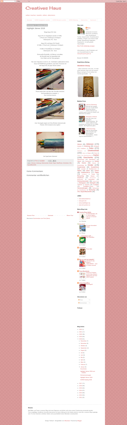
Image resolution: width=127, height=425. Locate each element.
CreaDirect (83, 148)
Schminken (66, 163)
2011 (80, 397)
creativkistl (82, 247)
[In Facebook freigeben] (54, 161)
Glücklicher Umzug (83, 65)
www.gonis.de (82, 200)
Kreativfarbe (81, 167)
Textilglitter (96, 184)
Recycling (80, 176)
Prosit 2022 (89, 249)
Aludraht (79, 146)
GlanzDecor (92, 159)
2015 (80, 388)
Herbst (97, 161)
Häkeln (79, 161)
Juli (82, 352)
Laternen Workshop (91, 104)
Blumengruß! (89, 284)
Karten (84, 163)
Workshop (92, 190)
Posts (81, 300)
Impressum (93, 20)
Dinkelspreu (79, 150)
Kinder (50, 163)
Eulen (95, 153)
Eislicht (83, 153)
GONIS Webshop (73, 20)
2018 (80, 339)
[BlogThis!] (50, 161)
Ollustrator (67, 420)
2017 (80, 383)
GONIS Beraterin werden (59, 20)
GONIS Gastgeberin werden (42, 20)
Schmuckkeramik (83, 181)
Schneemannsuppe (85, 375)
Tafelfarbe (79, 184)
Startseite (29, 20)
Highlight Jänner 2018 (86, 377)
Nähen (79, 170)
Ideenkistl (82, 224)
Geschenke (88, 157)
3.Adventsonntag (90, 128)
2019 (80, 336)
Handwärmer (88, 161)
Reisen (93, 176)
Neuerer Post (30, 215)
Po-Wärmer (84, 174)
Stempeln (93, 183)
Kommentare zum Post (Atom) (41, 218)
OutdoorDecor (85, 172)
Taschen (87, 184)
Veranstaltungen (82, 188)
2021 (80, 332)
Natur (88, 170)
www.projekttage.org (84, 203)
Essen (89, 153)
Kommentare (83, 303)
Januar (83, 367)
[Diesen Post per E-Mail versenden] (49, 161)
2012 (80, 395)
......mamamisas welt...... (86, 236)
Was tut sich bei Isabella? (86, 259)
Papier (54, 163)
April (82, 359)
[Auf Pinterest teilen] (55, 161)
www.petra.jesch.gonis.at (84, 53)
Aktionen (33, 163)
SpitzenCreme (96, 181)
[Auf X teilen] (52, 161)
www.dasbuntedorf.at (84, 198)
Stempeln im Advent (91, 116)
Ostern (97, 170)
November (84, 343)
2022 (80, 329)
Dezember (84, 341)
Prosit (93, 174)
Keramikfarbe (80, 165)
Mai (82, 357)
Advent (79, 144)
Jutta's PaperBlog (84, 283)
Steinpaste (82, 183)
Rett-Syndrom (93, 177)
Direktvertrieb (45, 163)
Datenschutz (84, 20)
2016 (80, 385)
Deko (91, 148)
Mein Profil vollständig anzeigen (86, 46)
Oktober (83, 345)
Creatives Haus (43, 8)
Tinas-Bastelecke (84, 271)
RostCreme (80, 179)
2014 (80, 390)
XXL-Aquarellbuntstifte (84, 191)
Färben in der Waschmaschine (84, 155)
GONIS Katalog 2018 (86, 379)
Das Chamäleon (90, 237)
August (83, 350)
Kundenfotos (95, 167)
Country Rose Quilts (85, 212)
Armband (96, 146)
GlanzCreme (80, 159)
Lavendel (83, 169)
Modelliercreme (93, 169)
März (82, 362)
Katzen (94, 163)
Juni (82, 355)
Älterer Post (70, 215)
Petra (88, 28)
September (84, 348)
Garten (96, 155)
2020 (80, 334)
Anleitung (38, 163)
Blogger (79, 420)
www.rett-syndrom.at (84, 205)
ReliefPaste (59, 163)
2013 (80, 392)
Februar (83, 364)
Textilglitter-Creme (88, 186)
